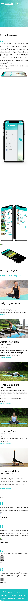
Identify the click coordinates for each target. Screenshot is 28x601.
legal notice (21, 598)
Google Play (17, 276)
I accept (2, 600)
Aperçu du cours (6, 357)
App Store (5, 276)
